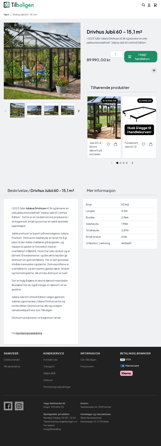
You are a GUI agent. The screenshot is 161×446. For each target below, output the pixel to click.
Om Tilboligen (88, 359)
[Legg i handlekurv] (115, 144)
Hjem (6, 14)
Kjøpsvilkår (49, 373)
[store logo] (18, 5)
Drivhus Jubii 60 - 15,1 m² (25, 14)
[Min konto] (149, 5)
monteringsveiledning (28, 333)
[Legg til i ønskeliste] (154, 70)
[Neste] (78, 111)
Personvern (87, 366)
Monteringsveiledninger (57, 386)
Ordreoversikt (12, 359)
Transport (49, 366)
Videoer (48, 380)
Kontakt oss (50, 359)
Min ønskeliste (12, 366)
